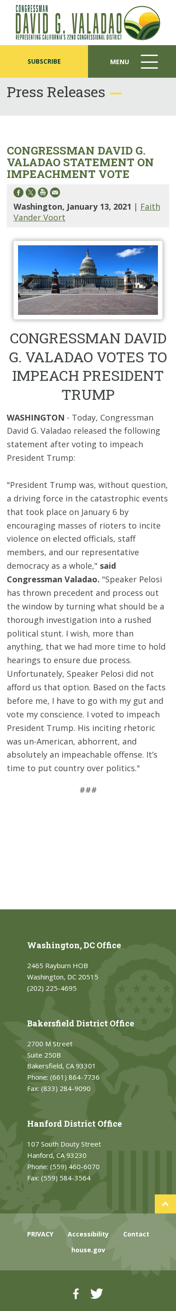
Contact (136, 1234)
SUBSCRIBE (44, 61)
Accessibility (88, 1234)
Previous (32, 280)
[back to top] (165, 1203)
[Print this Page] (43, 194)
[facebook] (76, 1293)
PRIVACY (40, 1234)
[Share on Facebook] (18, 194)
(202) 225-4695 (52, 988)
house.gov (88, 1249)
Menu (135, 67)
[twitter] (96, 1293)
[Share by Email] (55, 194)
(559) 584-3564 (66, 1177)
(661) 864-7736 (75, 1077)
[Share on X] (31, 194)
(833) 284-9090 (66, 1088)
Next (144, 280)
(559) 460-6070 (75, 1166)
